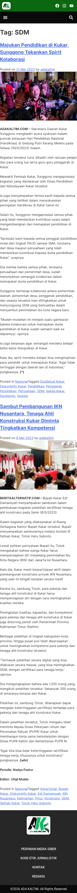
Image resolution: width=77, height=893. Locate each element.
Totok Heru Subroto (36, 803)
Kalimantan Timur (30, 798)
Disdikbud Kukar (52, 381)
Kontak (38, 867)
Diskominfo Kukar (13, 386)
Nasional (21, 381)
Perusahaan (26, 391)
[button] (5, 17)
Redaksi (38, 876)
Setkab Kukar (10, 803)
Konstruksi (52, 798)
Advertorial (48, 789)
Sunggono (7, 396)
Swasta (22, 396)
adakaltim (47, 69)
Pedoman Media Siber (38, 849)
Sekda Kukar (55, 391)
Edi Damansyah (49, 793)
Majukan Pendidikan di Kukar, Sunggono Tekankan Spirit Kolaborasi (34, 52)
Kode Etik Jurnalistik (39, 858)
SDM (40, 391)
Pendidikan (36, 386)
